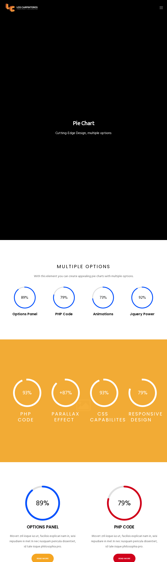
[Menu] (160, 7)
